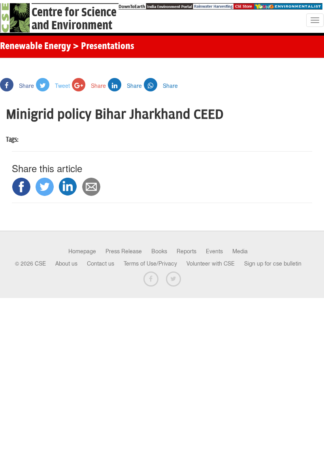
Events (214, 251)
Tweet (61, 85)
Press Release (123, 251)
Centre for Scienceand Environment (74, 19)
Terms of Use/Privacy (150, 263)
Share (25, 85)
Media (240, 251)
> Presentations (103, 46)
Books (159, 251)
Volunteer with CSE (210, 263)
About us (66, 263)
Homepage (82, 251)
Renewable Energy (35, 46)
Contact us (100, 263)
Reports (186, 251)
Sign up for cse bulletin (272, 263)
